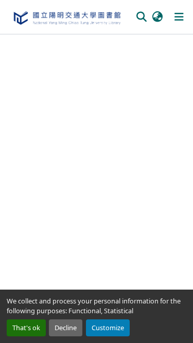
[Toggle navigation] (179, 17)
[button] (66, 17)
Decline (66, 327)
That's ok (26, 327)
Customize (108, 327)
